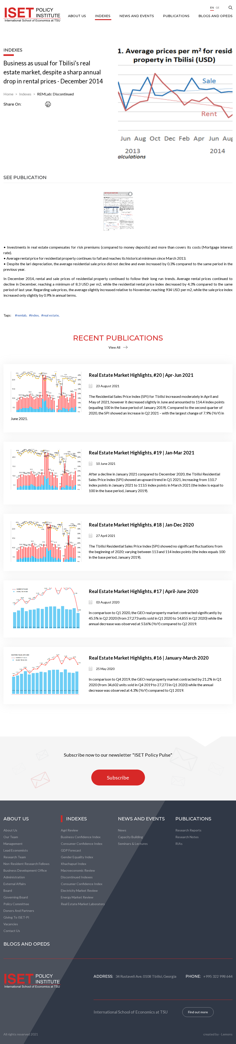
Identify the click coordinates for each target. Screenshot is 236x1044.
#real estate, (50, 315)
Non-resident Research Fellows (26, 864)
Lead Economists (15, 850)
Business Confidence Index (80, 837)
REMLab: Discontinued (55, 94)
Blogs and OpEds (215, 16)
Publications (176, 16)
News (122, 830)
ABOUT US (77, 16)
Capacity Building (130, 837)
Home (8, 94)
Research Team (14, 857)
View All (114, 347)
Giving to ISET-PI (16, 917)
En (212, 7)
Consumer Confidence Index (81, 844)
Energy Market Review (77, 897)
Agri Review (69, 830)
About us (10, 830)
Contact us (11, 931)
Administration (14, 877)
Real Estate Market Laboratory (83, 904)
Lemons (227, 1034)
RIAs (179, 844)
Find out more (198, 1012)
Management (13, 844)
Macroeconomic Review (78, 870)
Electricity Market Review (79, 890)
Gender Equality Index (77, 857)
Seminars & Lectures (133, 844)
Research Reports (188, 830)
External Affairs (14, 884)
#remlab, (21, 315)
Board (7, 890)
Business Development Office (25, 870)
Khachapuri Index (73, 864)
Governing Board (15, 897)
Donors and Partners (18, 911)
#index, (34, 315)
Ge (217, 7)
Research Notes (187, 837)
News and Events (137, 16)
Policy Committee (16, 904)
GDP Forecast (71, 850)
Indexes (103, 16)
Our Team (10, 837)
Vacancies (10, 924)
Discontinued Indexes (77, 877)
